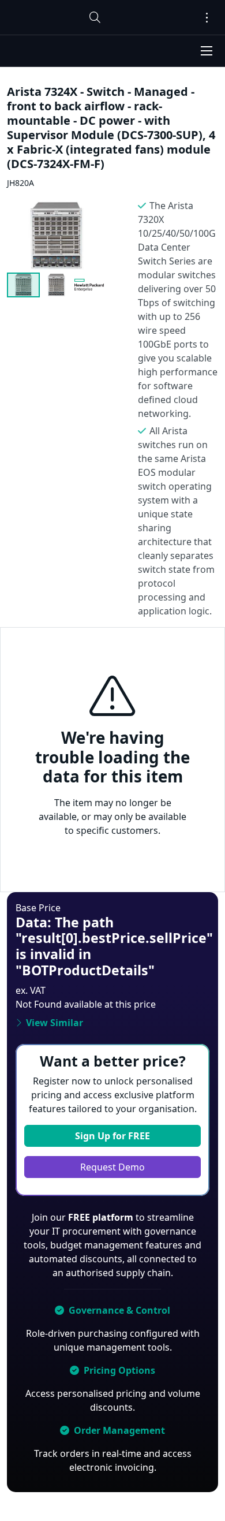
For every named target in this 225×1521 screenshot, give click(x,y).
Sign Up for (112, 1135)
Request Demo (112, 1167)
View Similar (54, 1022)
